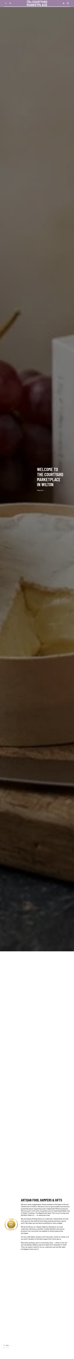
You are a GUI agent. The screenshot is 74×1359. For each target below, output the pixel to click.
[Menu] (6, 3)
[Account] (63, 3)
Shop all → (41, 490)
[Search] (10, 3)
